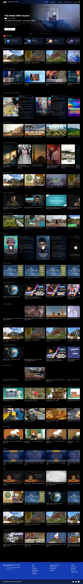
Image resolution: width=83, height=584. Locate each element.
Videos (33, 566)
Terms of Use (53, 568)
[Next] (77, 19)
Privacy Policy (74, 571)
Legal (72, 565)
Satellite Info (53, 566)
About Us (73, 570)
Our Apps (34, 573)
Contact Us (73, 566)
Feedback (73, 568)
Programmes (35, 570)
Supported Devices (54, 565)
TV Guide (34, 568)
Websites (52, 570)
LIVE (33, 565)
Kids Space (34, 571)
